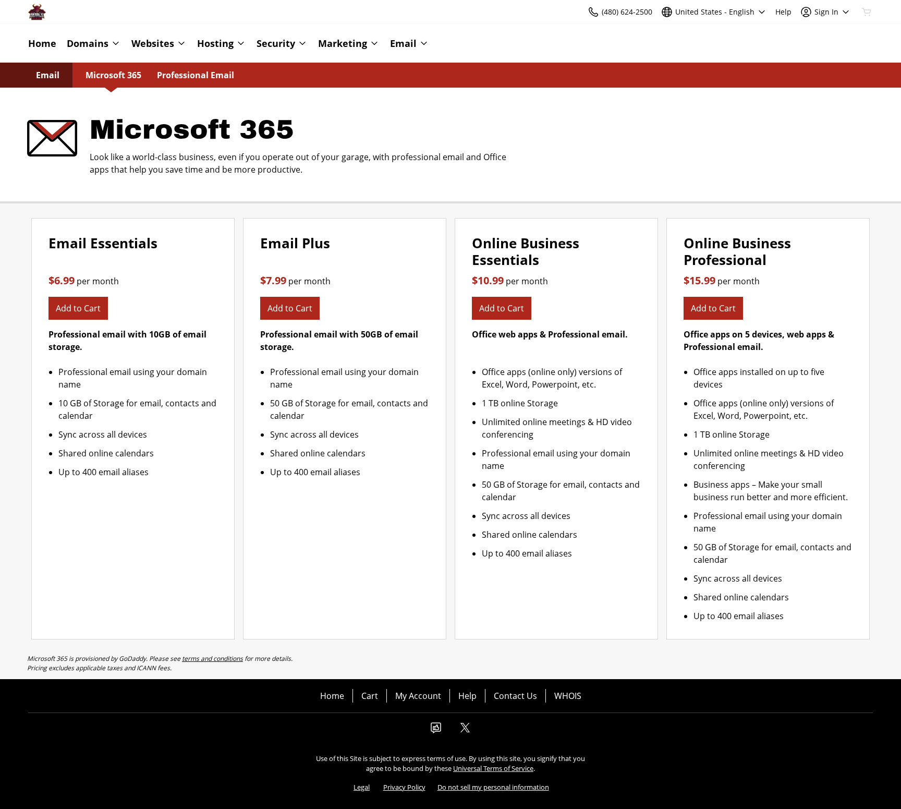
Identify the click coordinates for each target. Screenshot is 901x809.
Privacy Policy (404, 787)
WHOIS (567, 696)
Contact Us (515, 696)
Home (332, 696)
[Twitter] (465, 730)
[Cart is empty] (866, 12)
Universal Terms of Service (493, 768)
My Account (418, 696)
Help (467, 696)
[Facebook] (436, 730)
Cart (369, 696)
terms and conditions (212, 658)
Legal (362, 787)
